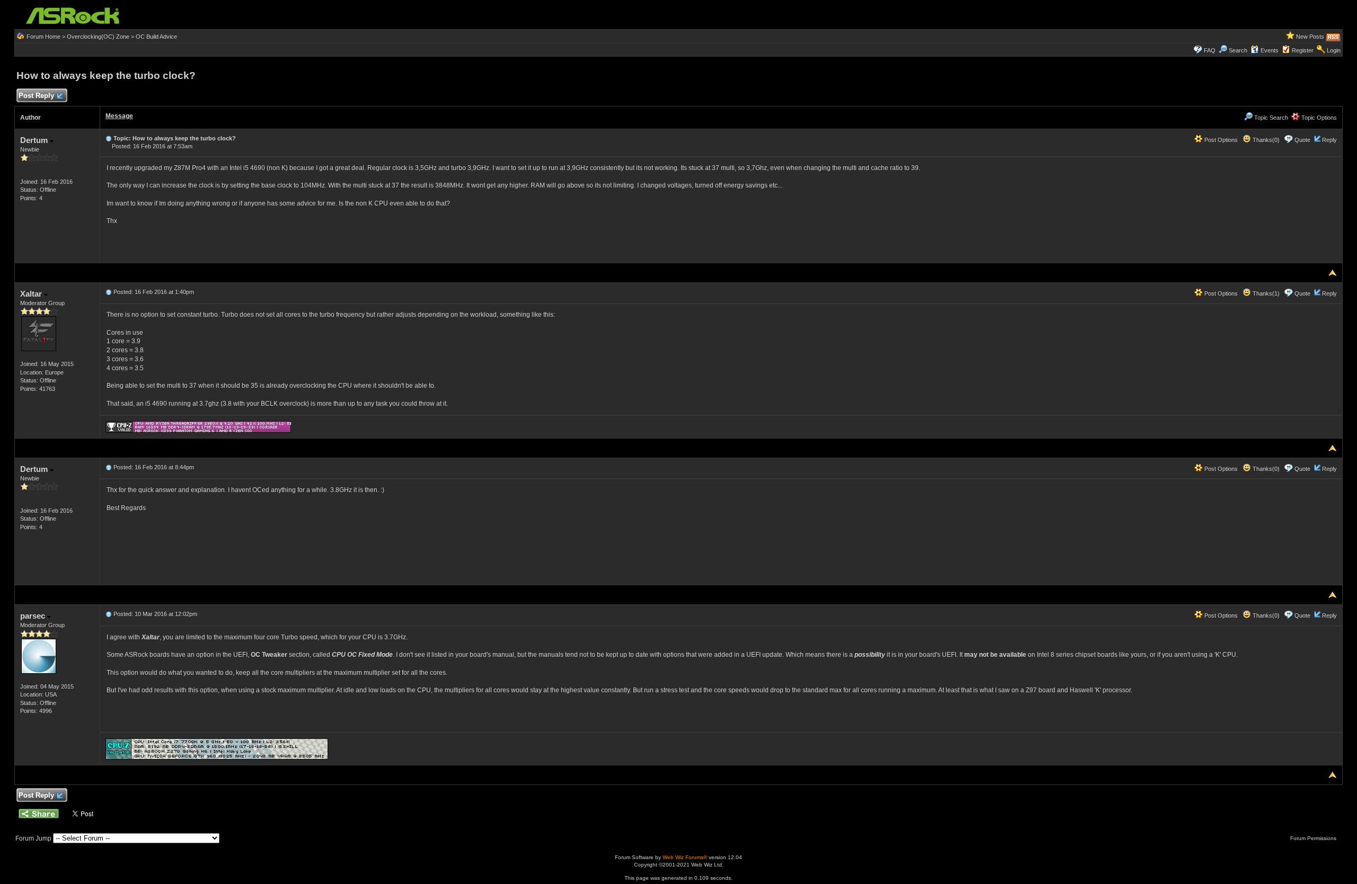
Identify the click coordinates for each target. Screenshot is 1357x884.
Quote (1302, 140)
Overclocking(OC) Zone (98, 36)
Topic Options (1318, 117)
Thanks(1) (1265, 293)
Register (1303, 50)
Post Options (1220, 140)
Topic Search (1270, 117)
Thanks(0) (1265, 140)
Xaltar (32, 293)
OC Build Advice (156, 36)
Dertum (35, 140)
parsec (33, 615)
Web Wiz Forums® (685, 857)
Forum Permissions (1314, 838)
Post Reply (36, 96)
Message (119, 116)
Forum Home (43, 36)
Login (1334, 50)
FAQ (1209, 50)
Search (1238, 50)
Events (1270, 50)
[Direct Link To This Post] (108, 138)
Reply (1329, 140)
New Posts (1310, 36)
